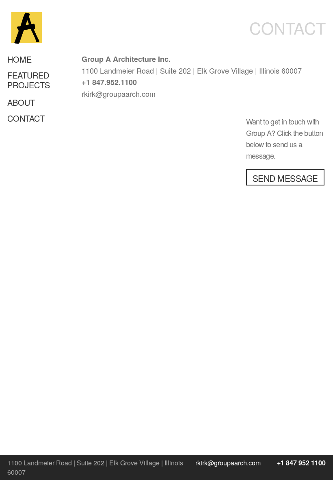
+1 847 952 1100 (301, 462)
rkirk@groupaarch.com (228, 462)
